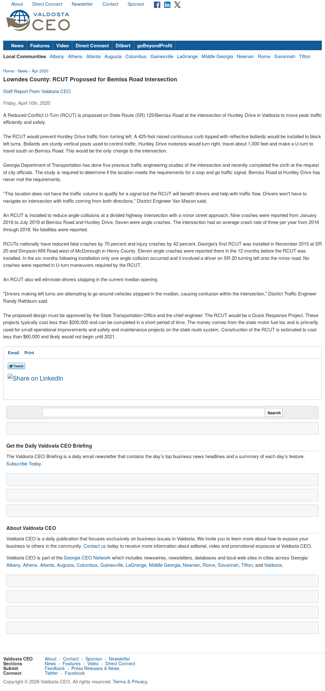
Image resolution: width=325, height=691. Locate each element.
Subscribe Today (23, 463)
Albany (57, 56)
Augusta (113, 56)
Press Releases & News (95, 668)
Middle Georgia (217, 56)
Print (29, 352)
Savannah (284, 56)
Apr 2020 (40, 71)
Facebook (75, 673)
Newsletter (82, 4)
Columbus (136, 56)
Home (8, 71)
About (17, 4)
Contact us (94, 545)
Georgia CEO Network (87, 557)
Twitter (51, 673)
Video (62, 45)
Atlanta (93, 56)
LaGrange (187, 56)
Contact (110, 4)
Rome (264, 56)
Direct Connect (47, 4)
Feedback (55, 668)
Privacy (139, 681)
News (17, 45)
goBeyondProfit (154, 45)
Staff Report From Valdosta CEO (37, 91)
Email (13, 352)
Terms (119, 681)
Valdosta (273, 564)
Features (40, 45)
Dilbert (123, 45)
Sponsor (136, 4)
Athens (75, 56)
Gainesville (161, 56)
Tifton (304, 56)
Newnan (245, 56)
